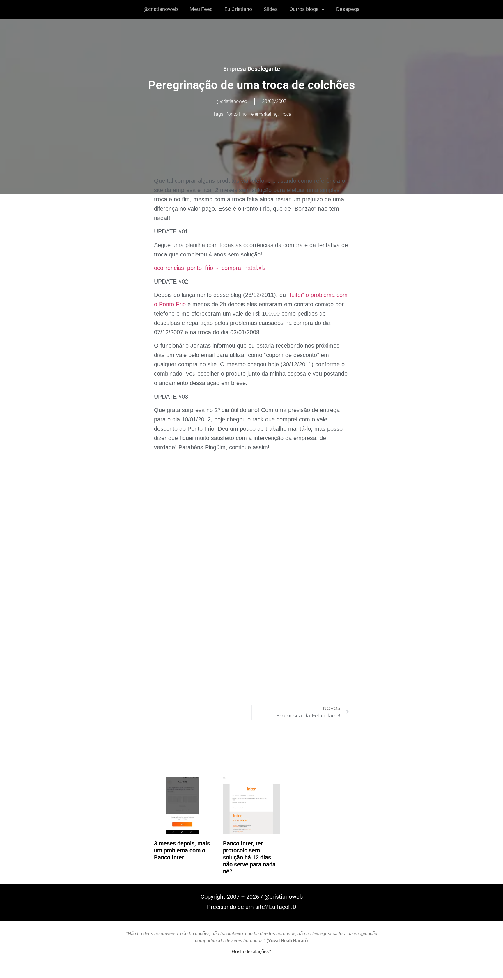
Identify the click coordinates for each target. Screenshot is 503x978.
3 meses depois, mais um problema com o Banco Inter (182, 850)
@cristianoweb (161, 9)
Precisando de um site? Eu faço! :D (251, 906)
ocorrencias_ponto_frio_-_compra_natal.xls (209, 268)
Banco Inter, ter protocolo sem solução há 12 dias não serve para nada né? (249, 857)
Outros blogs (303, 9)
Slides (271, 9)
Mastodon (251, 972)
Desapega (348, 9)
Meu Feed (201, 9)
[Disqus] (251, 559)
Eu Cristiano (238, 9)
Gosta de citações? (251, 951)
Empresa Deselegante (251, 68)
